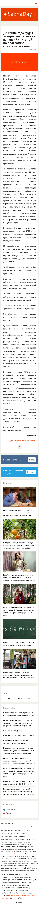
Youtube (9, 813)
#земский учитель (29, 441)
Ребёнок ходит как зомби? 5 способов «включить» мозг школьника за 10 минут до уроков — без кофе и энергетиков (18, 723)
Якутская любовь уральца (13, 731)
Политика (6, 29)
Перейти (31, 472)
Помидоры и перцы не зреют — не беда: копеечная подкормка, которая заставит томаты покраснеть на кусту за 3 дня (18, 750)
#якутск (18, 441)
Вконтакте (10, 809)
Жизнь (13, 29)
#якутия (11, 441)
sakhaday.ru (16, 854)
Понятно (19, 903)
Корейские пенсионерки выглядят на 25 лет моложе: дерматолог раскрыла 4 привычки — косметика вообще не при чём (19, 761)
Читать (32, 460)
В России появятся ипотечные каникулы (18, 735)
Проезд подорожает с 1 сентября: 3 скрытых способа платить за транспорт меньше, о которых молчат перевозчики (18, 791)
